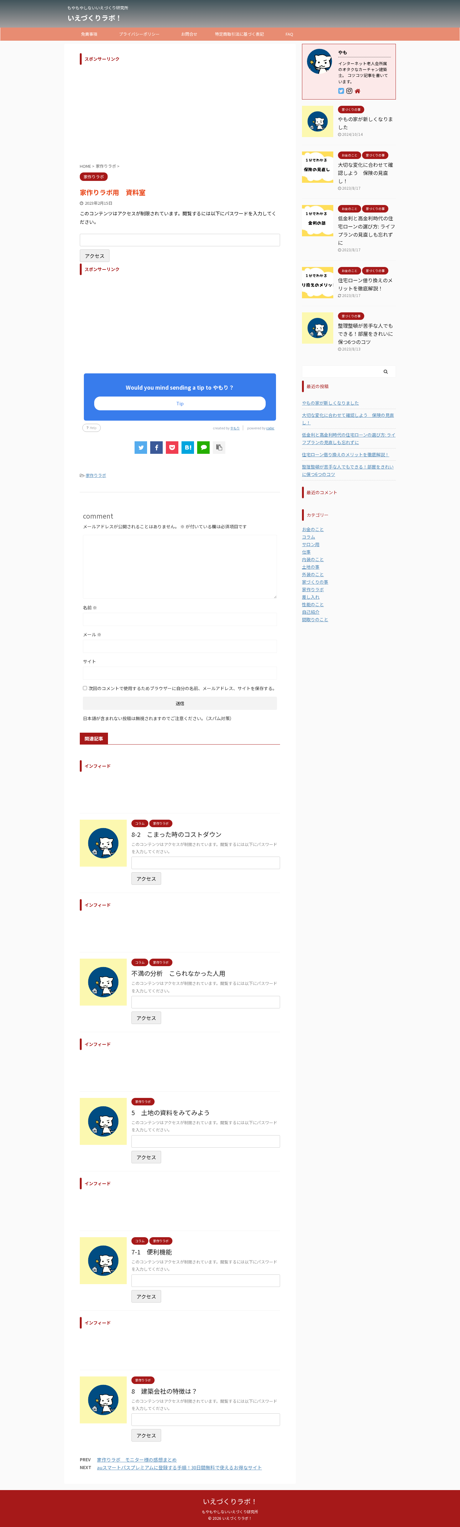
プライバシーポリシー (139, 34)
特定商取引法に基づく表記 (239, 34)
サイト (89, 661)
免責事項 (89, 34)
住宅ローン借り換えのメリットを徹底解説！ (345, 454)
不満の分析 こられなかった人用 (178, 973)
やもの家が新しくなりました (330, 403)
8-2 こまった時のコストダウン (176, 834)
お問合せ (189, 34)
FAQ (289, 34)
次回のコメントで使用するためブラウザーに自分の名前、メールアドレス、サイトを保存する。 (183, 688)
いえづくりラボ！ (94, 18)
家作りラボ (96, 475)
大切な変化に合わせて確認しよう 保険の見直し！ (365, 173)
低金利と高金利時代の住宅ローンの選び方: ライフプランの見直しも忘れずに (349, 438)
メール (92, 634)
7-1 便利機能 (151, 1251)
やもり (235, 428)
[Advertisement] (180, 112)
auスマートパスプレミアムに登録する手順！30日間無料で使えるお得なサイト (179, 1467)
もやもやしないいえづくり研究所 (230, 1511)
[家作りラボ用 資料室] (187, 447)
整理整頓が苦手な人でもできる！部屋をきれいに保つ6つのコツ (365, 334)
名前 (90, 607)
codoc (270, 428)
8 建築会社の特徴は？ (164, 1391)
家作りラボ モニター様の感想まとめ (137, 1459)
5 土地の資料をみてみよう (170, 1112)
